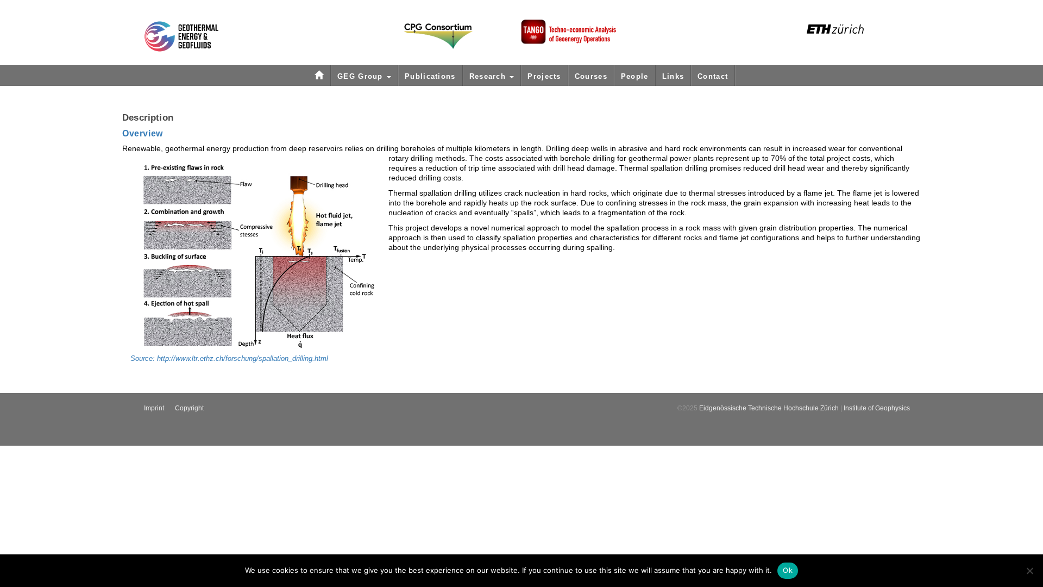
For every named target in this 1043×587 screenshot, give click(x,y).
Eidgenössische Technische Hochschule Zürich (769, 408)
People (635, 76)
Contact (713, 76)
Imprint (154, 408)
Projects (544, 76)
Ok (788, 570)
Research (489, 76)
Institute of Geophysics (877, 408)
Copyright (189, 408)
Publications (430, 76)
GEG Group (361, 76)
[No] (1029, 570)
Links (673, 76)
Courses (591, 76)
